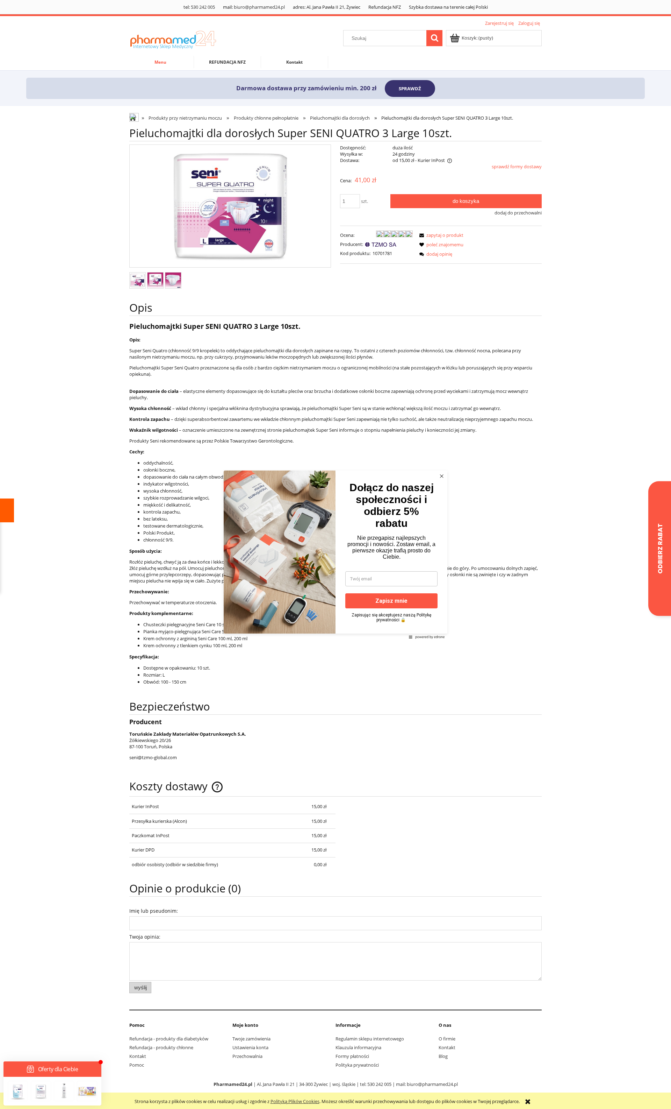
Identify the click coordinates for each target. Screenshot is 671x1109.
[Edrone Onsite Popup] (335, 554)
